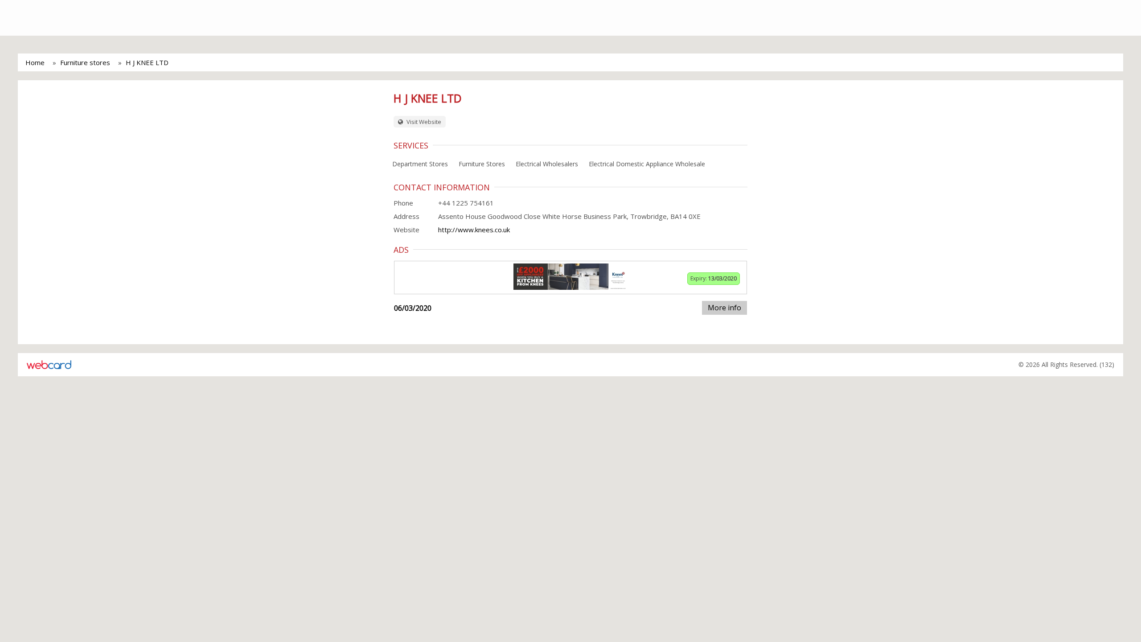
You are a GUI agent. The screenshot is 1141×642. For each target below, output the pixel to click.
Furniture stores (85, 62)
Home (35, 62)
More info (724, 308)
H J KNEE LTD (147, 62)
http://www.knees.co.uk (474, 229)
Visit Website (423, 122)
